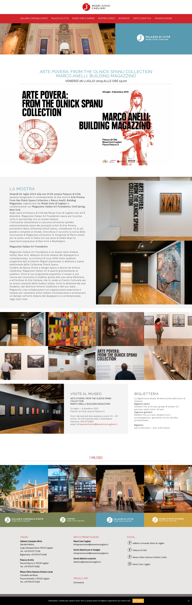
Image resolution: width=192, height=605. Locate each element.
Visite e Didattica (142, 18)
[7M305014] (72, 345)
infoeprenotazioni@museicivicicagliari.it (97, 424)
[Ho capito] (188, 600)
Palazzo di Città (60, 18)
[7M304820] (120, 379)
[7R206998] (72, 379)
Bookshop (124, 18)
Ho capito (138, 601)
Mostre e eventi (106, 18)
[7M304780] (120, 345)
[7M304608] (24, 379)
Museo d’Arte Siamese (83, 18)
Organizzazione (163, 18)
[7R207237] (24, 345)
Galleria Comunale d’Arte (34, 18)
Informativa (79, 582)
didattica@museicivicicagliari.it (87, 562)
